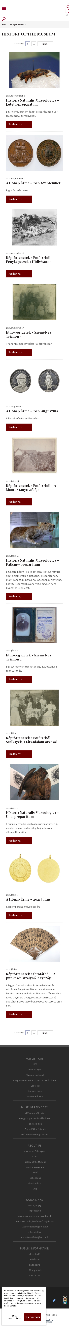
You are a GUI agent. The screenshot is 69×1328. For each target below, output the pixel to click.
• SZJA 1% (34, 1275)
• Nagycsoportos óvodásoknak (34, 1118)
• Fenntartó (34, 1254)
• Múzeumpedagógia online (34, 1134)
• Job (34, 1156)
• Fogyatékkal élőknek (34, 1129)
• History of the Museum (35, 1162)
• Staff (34, 1172)
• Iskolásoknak (34, 1123)
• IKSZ (35, 1064)
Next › (45, 43)
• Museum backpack (35, 1075)
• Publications (34, 1183)
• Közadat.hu (34, 1232)
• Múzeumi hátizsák (34, 1113)
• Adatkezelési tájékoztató (34, 1226)
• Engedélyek (34, 1264)
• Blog (35, 1188)
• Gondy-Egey (34, 1205)
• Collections (34, 1178)
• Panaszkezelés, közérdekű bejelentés (35, 1221)
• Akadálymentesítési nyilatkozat (34, 1216)
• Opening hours (34, 1091)
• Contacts (34, 1085)
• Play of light (34, 1069)
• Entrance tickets (34, 1096)
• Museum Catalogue (34, 1151)
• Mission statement (35, 1167)
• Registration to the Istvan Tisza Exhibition (34, 1080)
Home (4, 25)
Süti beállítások (14, 1317)
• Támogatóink (34, 1270)
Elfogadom (32, 1317)
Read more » (15, 124)
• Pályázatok (34, 1259)
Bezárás (41, 1291)
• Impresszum (34, 1210)
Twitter (55, 1300)
